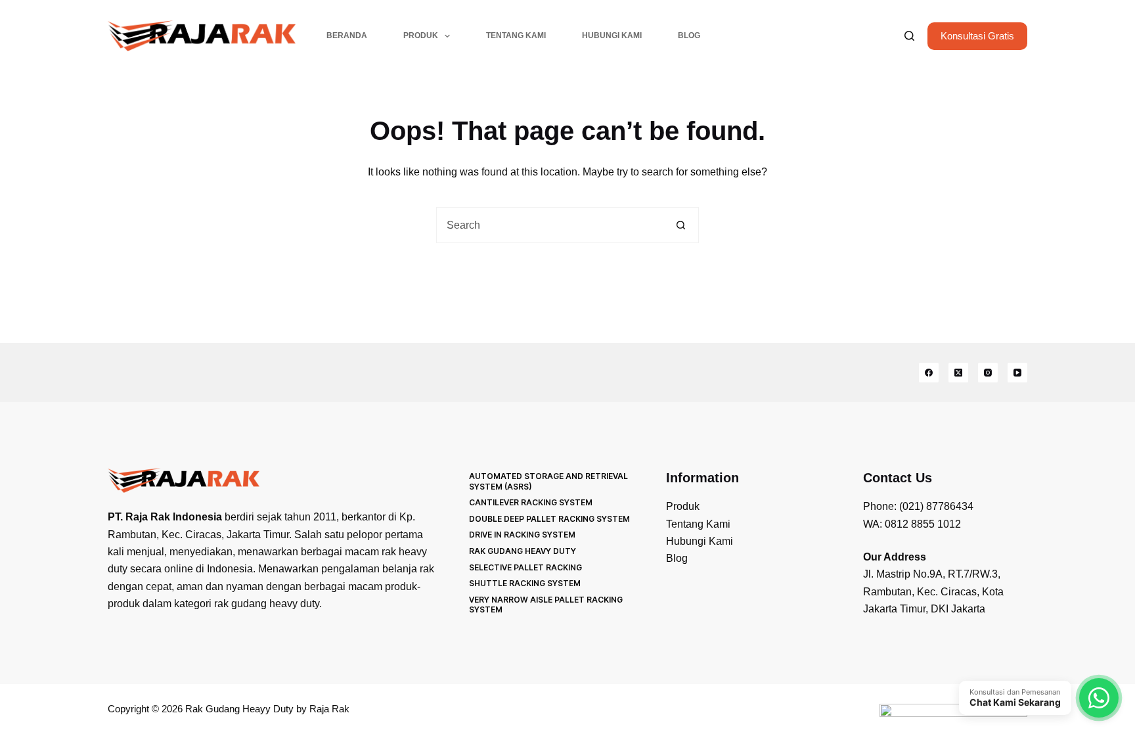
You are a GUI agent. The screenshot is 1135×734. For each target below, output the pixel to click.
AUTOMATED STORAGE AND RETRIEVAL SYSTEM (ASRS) (548, 481)
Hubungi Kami (612, 35)
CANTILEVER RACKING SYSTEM (530, 502)
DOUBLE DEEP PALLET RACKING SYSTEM (549, 519)
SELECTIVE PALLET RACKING (525, 567)
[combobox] (550, 225)
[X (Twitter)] (958, 372)
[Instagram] (988, 372)
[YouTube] (1017, 372)
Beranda (346, 35)
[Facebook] (929, 372)
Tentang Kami (516, 35)
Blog (689, 35)
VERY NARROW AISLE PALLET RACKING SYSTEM (546, 605)
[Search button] (680, 225)
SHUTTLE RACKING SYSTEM (525, 583)
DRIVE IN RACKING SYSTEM (522, 534)
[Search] (909, 36)
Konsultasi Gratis (977, 35)
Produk (420, 35)
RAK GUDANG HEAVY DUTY (522, 551)
